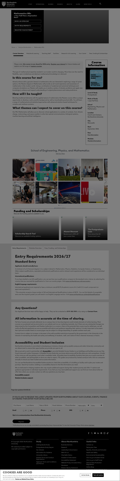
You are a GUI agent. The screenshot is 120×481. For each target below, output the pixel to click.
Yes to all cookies (98, 475)
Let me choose (85, 475)
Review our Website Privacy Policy (24, 479)
